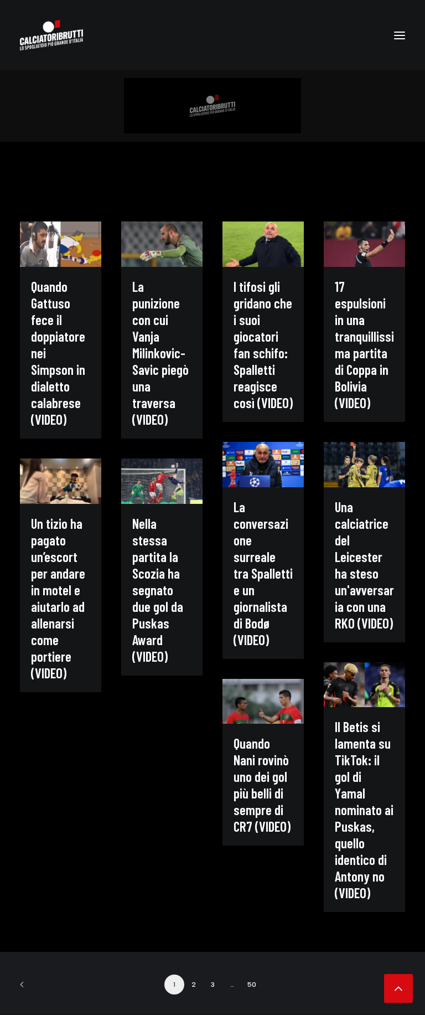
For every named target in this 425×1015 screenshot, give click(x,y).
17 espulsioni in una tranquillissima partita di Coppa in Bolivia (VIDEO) (364, 344)
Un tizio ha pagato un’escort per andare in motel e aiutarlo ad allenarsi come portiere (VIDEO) (58, 598)
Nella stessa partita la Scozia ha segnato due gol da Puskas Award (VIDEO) (157, 589)
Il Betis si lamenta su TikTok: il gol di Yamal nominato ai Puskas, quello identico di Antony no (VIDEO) (364, 809)
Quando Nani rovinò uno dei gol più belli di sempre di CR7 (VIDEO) (262, 784)
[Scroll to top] (398, 986)
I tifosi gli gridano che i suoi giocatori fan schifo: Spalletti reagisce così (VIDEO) (263, 344)
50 (251, 984)
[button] (399, 35)
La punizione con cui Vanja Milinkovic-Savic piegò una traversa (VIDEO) (160, 352)
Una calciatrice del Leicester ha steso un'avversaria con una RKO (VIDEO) (364, 564)
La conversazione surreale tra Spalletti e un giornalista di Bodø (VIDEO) (263, 573)
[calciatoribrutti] (51, 35)
